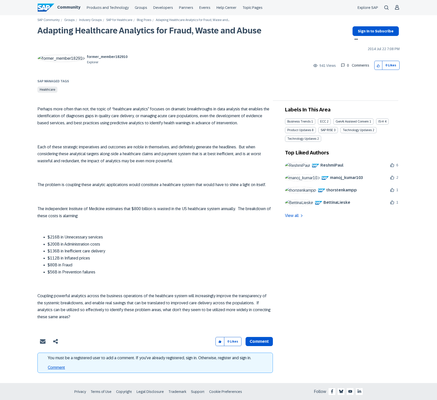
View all (292, 215)
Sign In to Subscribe (376, 31)
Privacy (80, 392)
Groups (141, 8)
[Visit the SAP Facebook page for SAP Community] (332, 391)
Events (204, 8)
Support (198, 392)
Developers (163, 8)
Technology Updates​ (301, 139)
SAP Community (48, 20)
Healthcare (47, 89)
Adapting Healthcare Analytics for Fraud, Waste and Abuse (149, 30)
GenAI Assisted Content (352, 121)
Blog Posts (144, 20)
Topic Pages (253, 8)
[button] (378, 65)
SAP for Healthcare (119, 20)
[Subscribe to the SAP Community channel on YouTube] (350, 391)
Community (68, 7)
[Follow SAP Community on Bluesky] (341, 391)
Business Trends (299, 121)
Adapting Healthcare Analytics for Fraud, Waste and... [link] (192, 20)
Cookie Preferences (225, 392)
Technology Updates (357, 130)
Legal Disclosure (150, 392)
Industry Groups (90, 20)
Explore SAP (368, 8)
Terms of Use (101, 392)
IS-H (381, 121)
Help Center (226, 8)
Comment (56, 367)
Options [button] (355, 39)
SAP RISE (327, 130)
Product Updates (299, 130)
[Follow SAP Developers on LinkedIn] (359, 391)
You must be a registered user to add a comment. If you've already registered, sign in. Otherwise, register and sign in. (149, 358)
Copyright (124, 392)
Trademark (177, 392)
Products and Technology (108, 8)
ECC (323, 121)
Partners (186, 8)
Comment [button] (259, 341)
